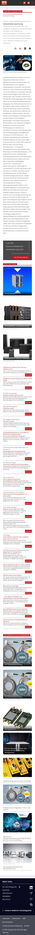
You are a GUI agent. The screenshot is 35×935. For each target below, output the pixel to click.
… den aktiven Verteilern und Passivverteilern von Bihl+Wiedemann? (15, 597)
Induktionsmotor (8, 408)
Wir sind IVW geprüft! (9, 887)
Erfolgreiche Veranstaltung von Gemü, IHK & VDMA (17, 379)
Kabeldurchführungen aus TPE (13, 395)
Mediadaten (6, 896)
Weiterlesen (28, 375)
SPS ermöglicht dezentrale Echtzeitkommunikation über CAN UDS (15, 480)
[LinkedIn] (31, 888)
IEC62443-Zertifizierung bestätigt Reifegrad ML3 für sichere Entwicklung (17, 839)
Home (4, 14)
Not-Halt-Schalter (8, 421)
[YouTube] (31, 899)
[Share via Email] (20, 49)
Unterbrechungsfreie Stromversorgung (15, 464)
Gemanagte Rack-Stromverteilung (14, 451)
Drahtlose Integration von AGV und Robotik (17, 781)
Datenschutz (16, 918)
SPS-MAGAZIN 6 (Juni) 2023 (14, 249)
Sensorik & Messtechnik (13, 11)
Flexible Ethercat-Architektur (12, 575)
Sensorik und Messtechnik (15, 14)
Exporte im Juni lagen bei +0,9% (13, 509)
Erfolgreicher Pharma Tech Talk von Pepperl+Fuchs (14, 368)
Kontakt (26, 926)
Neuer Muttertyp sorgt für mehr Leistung (16, 565)
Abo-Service (6, 899)
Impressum (6, 918)
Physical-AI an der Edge (10, 586)
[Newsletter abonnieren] (31, 894)
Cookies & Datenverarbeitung (12, 926)
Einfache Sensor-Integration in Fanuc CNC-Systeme (17, 808)
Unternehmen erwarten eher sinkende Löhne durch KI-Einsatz (15, 538)
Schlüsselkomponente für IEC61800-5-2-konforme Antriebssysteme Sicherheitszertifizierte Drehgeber (16, 434)
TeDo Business (7, 893)
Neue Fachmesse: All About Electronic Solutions (15, 620)
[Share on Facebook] (30, 49)
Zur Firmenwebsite (21, 257)
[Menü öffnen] (33, 3)
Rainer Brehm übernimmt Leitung (14, 522)
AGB (24, 918)
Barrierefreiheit (7, 922)
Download (5, 890)
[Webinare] (31, 905)
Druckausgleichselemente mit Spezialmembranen (12, 868)
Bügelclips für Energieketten (12, 552)
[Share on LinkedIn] (25, 49)
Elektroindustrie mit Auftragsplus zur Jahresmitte (15, 495)
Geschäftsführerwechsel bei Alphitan (15, 609)
